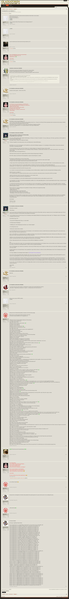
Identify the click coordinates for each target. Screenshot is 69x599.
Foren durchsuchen (4, 6)
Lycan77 (11, 24)
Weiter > (10, 13)
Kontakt (57, 596)
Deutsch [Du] (3, 596)
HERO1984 (5, 319)
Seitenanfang (64, 596)
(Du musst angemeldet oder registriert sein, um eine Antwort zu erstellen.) (58, 589)
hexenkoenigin (5, 501)
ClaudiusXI (5, 74)
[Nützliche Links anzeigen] (66, 594)
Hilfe (59, 596)
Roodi (4, 108)
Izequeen (4, 94)
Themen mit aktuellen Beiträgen (10, 6)
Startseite (61, 596)
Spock (4, 139)
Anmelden (65, 0)
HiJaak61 (4, 455)
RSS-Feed (67, 596)
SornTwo (4, 304)
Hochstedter (11, 48)
